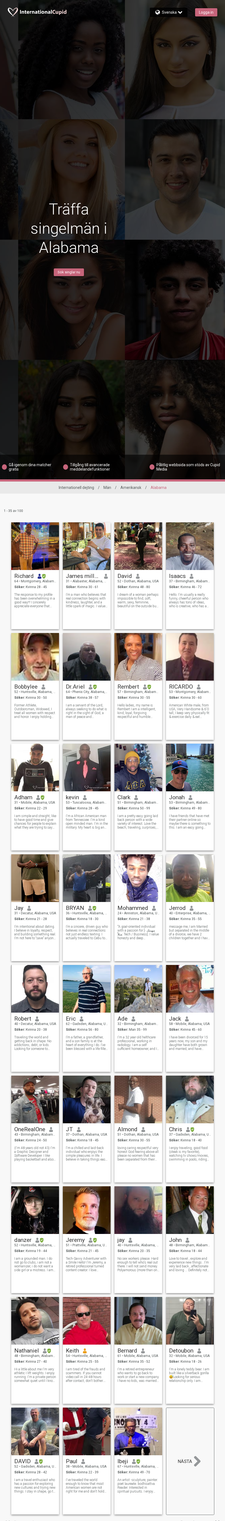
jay (121, 1240)
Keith (72, 1350)
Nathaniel (26, 1350)
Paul (71, 1461)
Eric (71, 1018)
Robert (22, 1018)
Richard (24, 576)
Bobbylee (26, 686)
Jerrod (177, 908)
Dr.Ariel (75, 686)
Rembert (128, 686)
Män (107, 487)
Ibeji (122, 1461)
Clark (123, 797)
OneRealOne (29, 1129)
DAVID (22, 1461)
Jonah (177, 797)
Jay (18, 908)
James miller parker (83, 576)
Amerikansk (130, 487)
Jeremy (75, 1240)
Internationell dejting (76, 487)
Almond (127, 1129)
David (124, 576)
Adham (23, 797)
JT (69, 1129)
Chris (175, 1129)
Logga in (206, 12)
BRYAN (75, 908)
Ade (122, 1018)
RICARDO (181, 686)
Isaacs (177, 576)
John (175, 1240)
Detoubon (181, 1350)
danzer (23, 1240)
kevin (72, 797)
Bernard (127, 1350)
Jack (175, 1018)
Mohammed (132, 908)
